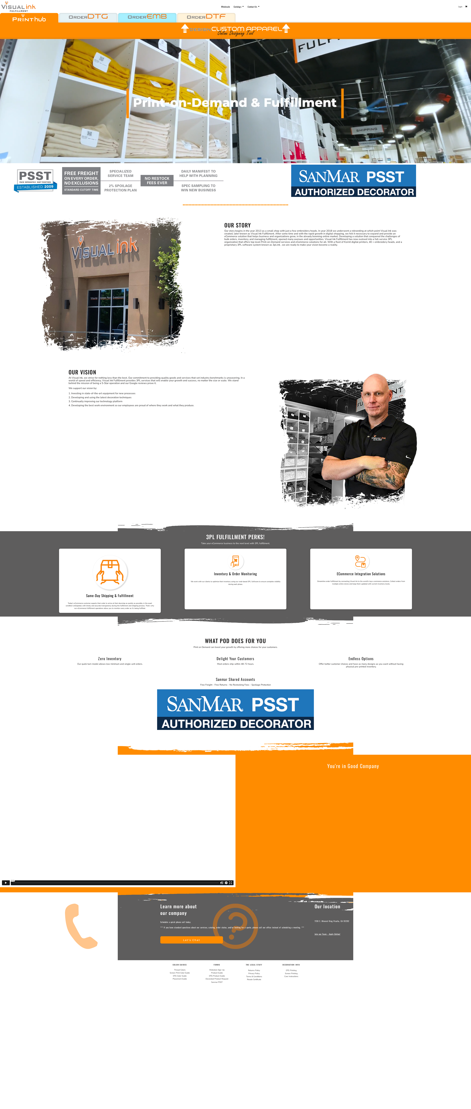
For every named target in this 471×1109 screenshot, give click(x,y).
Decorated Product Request (217, 979)
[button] (239, 6)
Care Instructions (291, 976)
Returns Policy (254, 970)
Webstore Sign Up (216, 970)
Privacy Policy (254, 973)
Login (460, 6)
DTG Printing (291, 970)
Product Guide (217, 973)
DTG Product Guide (217, 976)
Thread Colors (179, 970)
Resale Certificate (254, 979)
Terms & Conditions (254, 976)
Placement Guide (180, 979)
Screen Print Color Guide (180, 973)
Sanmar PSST (217, 982)
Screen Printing (291, 973)
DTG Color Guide (179, 976)
